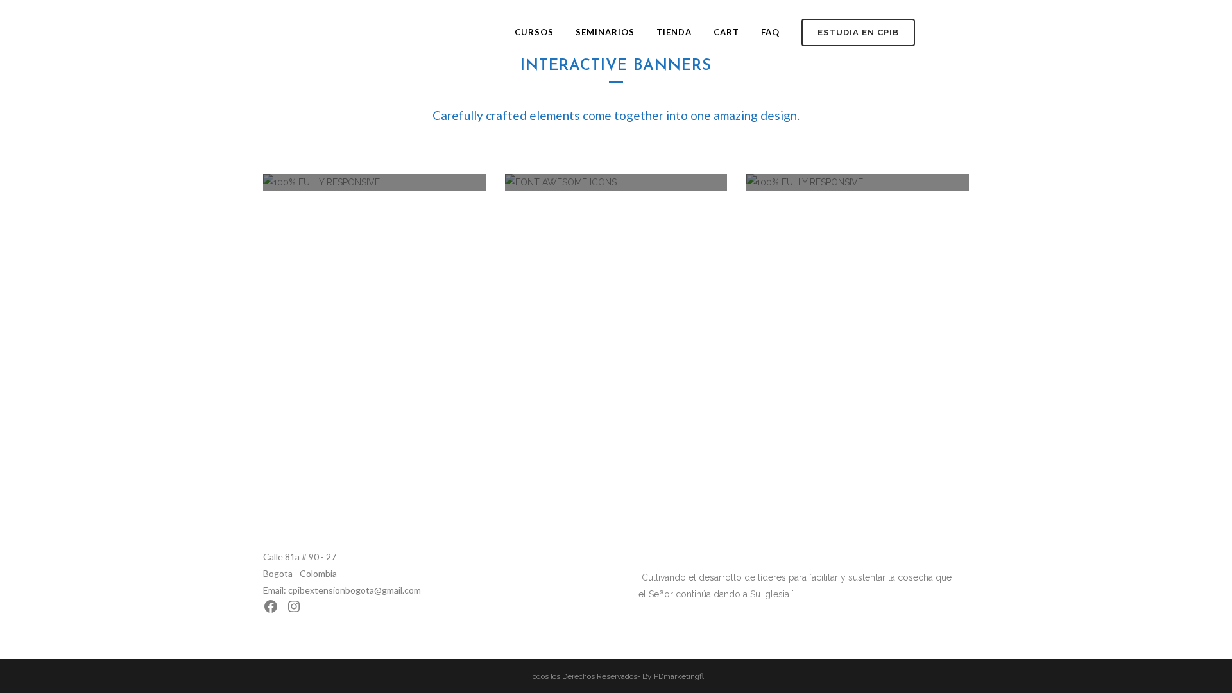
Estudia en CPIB (858, 32)
